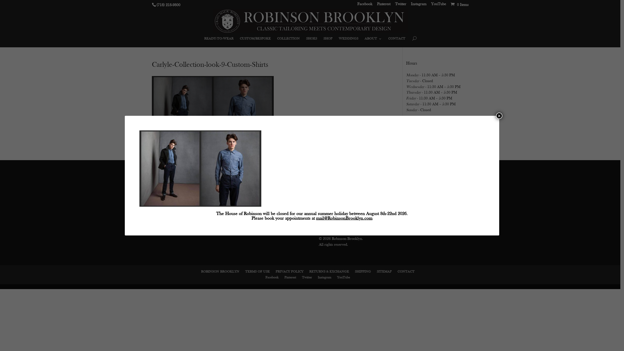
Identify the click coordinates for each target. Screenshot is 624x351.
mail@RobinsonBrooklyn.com (344, 218)
